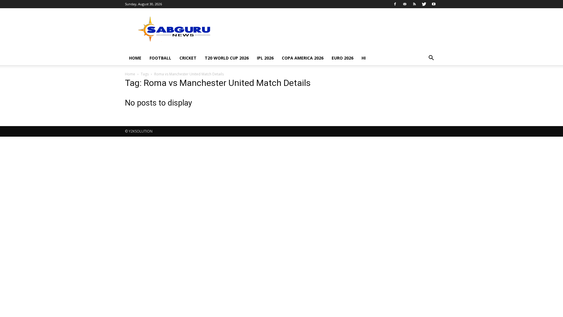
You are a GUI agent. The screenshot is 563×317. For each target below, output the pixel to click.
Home (135, 58)
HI (364, 58)
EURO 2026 (342, 58)
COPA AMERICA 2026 (302, 58)
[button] (431, 58)
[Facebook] (395, 4)
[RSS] (414, 4)
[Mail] (404, 4)
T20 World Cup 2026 (227, 58)
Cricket (187, 58)
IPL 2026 (265, 58)
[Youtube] (433, 4)
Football (160, 58)
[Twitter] (424, 4)
